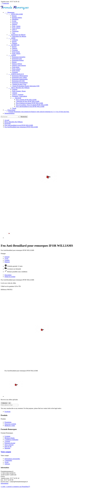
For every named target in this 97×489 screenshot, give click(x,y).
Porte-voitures (16, 69)
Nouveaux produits (10, 424)
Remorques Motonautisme (20, 76)
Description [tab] (8, 275)
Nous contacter (9, 445)
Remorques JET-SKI (18, 81)
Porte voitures (16, 28)
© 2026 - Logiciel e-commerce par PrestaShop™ (15, 486)
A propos (7, 441)
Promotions (8, 422)
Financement (10, 110)
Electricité (16, 98)
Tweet (6, 258)
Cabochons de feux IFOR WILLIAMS (27, 101)
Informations (4, 483)
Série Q (14, 29)
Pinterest (7, 262)
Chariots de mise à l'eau (19, 84)
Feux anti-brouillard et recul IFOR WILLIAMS (30, 106)
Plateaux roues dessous (19, 65)
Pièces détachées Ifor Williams (18, 87)
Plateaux (14, 24)
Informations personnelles (12, 459)
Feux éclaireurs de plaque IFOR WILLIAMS (29, 103)
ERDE (11, 38)
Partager (7, 257)
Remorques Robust (18, 60)
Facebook (7, 411)
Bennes (14, 16)
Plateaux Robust (17, 64)
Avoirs (7, 462)
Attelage (14, 93)
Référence (4, 289)
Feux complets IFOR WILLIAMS (26, 99)
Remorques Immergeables (20, 79)
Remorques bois (17, 58)
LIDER (12, 55)
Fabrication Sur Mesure (19, 36)
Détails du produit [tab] (10, 276)
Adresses (7, 464)
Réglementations (9, 113)
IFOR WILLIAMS (15, 14)
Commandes (8, 460)
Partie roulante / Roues (19, 91)
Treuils (14, 108)
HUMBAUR (13, 45)
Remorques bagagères (18, 57)
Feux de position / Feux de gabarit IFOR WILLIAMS (32, 105)
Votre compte (6, 452)
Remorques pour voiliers (19, 77)
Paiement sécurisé (10, 443)
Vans (13, 33)
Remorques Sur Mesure (16, 34)
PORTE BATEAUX (16, 74)
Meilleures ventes (10, 425)
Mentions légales (10, 438)
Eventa (14, 21)
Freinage (14, 89)
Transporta (15, 31)
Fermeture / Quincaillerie (19, 96)
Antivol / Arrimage (17, 94)
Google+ (7, 260)
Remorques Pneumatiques (20, 82)
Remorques (9, 12)
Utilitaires (15, 40)
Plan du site (8, 446)
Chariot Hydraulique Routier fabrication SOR (25, 86)
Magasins (7, 448)
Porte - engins (16, 26)
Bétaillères (15, 19)
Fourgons (15, 22)
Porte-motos (15, 67)
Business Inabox (17, 17)
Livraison (7, 436)
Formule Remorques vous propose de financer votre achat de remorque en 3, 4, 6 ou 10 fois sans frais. (38, 111)
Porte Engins (16, 52)
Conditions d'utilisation (11, 439)
